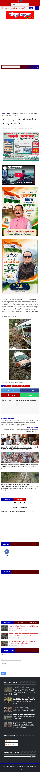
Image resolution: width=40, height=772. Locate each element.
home (22, 8)
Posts (8, 741)
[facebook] (21, 1)
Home (3, 113)
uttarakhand (15, 113)
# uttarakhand (16, 386)
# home (8, 386)
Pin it (13, 395)
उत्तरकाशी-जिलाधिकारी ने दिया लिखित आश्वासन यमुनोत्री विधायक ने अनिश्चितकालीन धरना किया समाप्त (19, 448)
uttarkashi (24, 113)
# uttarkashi (25, 386)
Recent (7, 622)
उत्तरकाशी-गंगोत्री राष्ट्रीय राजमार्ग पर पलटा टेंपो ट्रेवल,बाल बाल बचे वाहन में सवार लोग (24, 716)
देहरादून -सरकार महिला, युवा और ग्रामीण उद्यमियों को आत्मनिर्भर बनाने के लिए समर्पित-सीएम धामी (22, 642)
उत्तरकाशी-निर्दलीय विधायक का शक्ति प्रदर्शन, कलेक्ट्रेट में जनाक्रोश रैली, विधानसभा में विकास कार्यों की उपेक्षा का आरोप (19, 467)
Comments (32, 622)
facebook (20, 499)
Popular (20, 622)
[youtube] (18, 1)
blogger (7, 499)
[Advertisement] (20, 43)
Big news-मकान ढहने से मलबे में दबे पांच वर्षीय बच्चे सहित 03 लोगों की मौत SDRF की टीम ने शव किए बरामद (24, 700)
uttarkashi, (5, 130)
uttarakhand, (28, 128)
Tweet (13, 390)
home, (22, 128)
